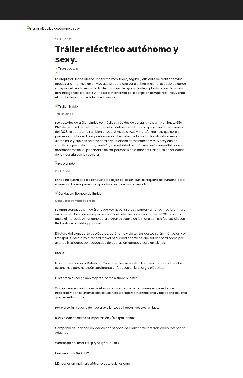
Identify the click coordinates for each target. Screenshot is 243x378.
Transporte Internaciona (147, 328)
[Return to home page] (37, 10)
